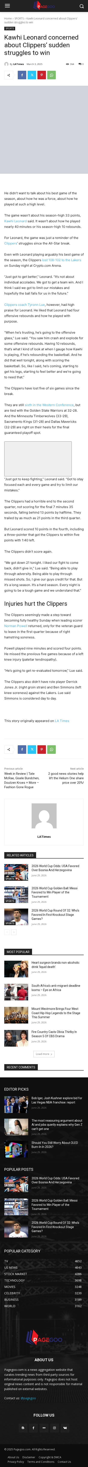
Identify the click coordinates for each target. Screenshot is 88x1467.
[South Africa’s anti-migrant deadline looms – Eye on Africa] (16, 992)
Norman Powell (15, 626)
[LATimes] (7, 64)
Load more (42, 1054)
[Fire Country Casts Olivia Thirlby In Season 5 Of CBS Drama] (16, 1038)
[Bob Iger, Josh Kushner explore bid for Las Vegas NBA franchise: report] (16, 1104)
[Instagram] (54, 1428)
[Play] (38, 458)
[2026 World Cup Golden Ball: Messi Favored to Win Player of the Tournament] (16, 894)
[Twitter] (32, 75)
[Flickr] (44, 1428)
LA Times (62, 721)
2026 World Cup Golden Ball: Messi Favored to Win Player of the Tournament (55, 892)
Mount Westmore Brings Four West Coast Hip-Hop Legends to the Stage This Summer (56, 1013)
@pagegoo (28, 1398)
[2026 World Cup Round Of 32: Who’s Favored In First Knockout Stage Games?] (16, 917)
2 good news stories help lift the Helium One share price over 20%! (66, 778)
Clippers (10, 243)
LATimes (18, 64)
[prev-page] (7, 932)
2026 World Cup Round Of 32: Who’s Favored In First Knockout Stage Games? (55, 915)
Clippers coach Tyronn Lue (24, 305)
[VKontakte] (65, 1428)
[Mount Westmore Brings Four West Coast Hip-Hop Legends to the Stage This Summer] (16, 1015)
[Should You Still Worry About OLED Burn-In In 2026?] (16, 1149)
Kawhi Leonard (15, 221)
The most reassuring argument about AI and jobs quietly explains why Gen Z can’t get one (57, 1125)
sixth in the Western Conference (49, 405)
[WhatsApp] (51, 75)
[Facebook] (22, 75)
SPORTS (19, 18)
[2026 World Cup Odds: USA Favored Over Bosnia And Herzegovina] (16, 872)
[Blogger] (23, 1428)
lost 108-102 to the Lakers (61, 260)
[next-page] (13, 932)
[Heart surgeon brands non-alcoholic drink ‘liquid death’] (16, 969)
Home (8, 18)
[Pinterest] (41, 75)
